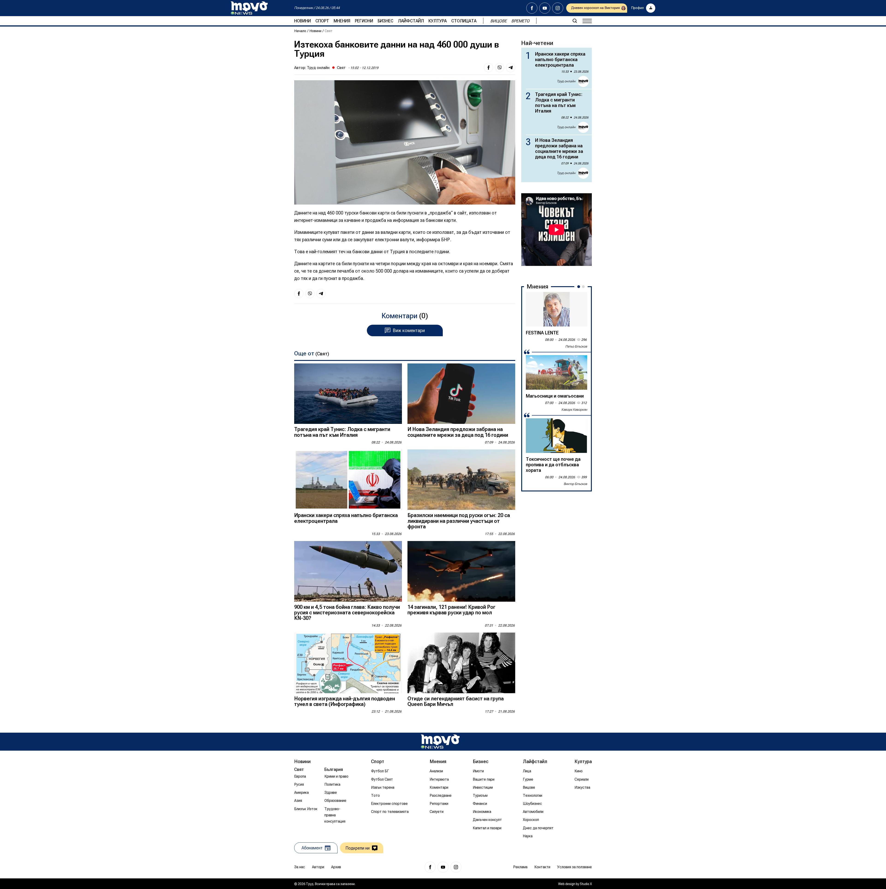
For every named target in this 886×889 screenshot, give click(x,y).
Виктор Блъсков (575, 484)
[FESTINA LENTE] (556, 309)
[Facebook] (531, 8)
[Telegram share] (510, 67)
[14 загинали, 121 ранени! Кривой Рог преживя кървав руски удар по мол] (461, 571)
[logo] (249, 8)
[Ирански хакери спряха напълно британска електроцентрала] (348, 479)
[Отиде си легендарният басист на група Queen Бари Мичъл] (461, 663)
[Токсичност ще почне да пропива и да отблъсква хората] (556, 435)
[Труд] (440, 741)
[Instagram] (557, 8)
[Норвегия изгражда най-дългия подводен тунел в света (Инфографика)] (348, 663)
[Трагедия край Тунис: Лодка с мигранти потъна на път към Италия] (348, 393)
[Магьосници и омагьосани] (556, 372)
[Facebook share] (488, 67)
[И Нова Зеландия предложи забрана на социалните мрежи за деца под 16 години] (461, 393)
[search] (574, 20)
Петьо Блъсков (576, 346)
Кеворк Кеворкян (574, 409)
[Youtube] (544, 8)
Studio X (586, 884)
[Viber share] (499, 67)
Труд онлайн (318, 67)
